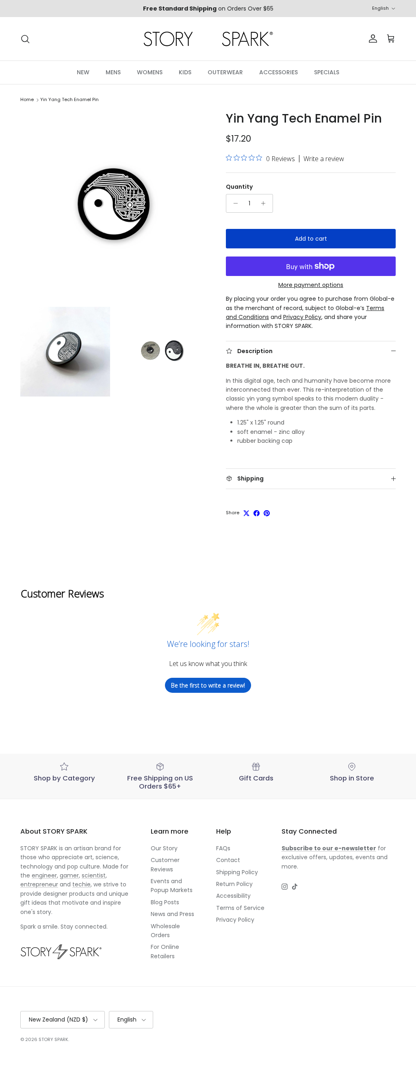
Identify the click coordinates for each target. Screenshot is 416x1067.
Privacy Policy (235, 920)
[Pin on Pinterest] (267, 513)
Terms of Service (240, 908)
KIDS (185, 72)
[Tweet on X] (246, 513)
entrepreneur (39, 884)
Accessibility (233, 896)
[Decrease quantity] (233, 203)
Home (27, 100)
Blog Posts (165, 902)
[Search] (25, 39)
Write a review (323, 158)
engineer (44, 875)
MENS (113, 72)
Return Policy (234, 884)
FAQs (223, 848)
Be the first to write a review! (208, 685)
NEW (83, 72)
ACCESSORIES (278, 72)
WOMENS (149, 72)
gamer (69, 875)
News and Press (172, 914)
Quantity (239, 187)
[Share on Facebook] (257, 513)
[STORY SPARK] (208, 38)
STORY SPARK (53, 1039)
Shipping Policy (237, 872)
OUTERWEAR (225, 72)
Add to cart (311, 239)
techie (81, 884)
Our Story (164, 848)
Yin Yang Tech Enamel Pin (69, 100)
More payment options (310, 285)
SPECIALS (326, 72)
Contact (228, 860)
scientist (94, 875)
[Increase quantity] (265, 203)
